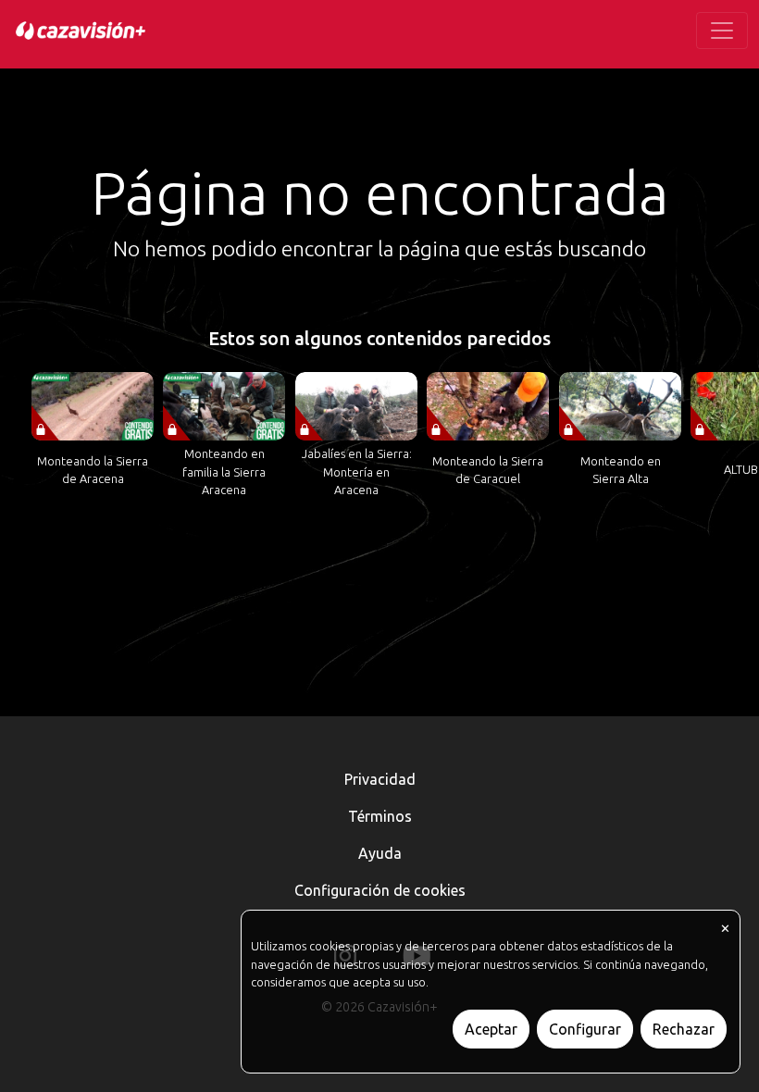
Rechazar (684, 1029)
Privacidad (380, 779)
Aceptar (491, 1029)
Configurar (585, 1029)
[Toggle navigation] (722, 30)
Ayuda (380, 853)
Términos (380, 816)
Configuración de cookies (380, 890)
